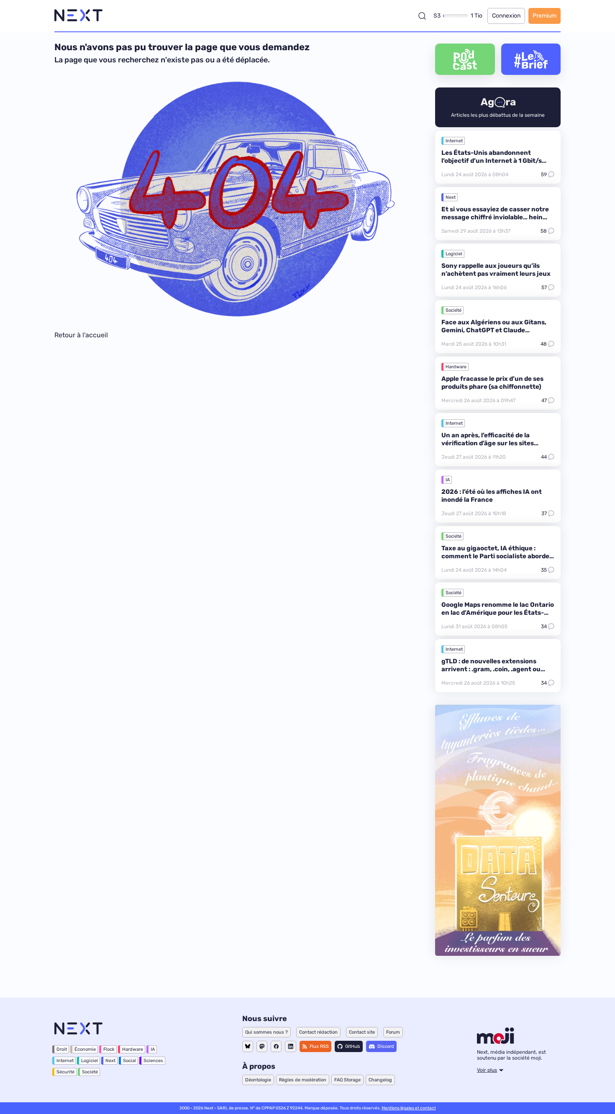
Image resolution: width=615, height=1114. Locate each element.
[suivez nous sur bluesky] (247, 1046)
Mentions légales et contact (409, 1108)
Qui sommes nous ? (266, 1032)
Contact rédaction (318, 1032)
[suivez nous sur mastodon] (261, 1046)
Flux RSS (319, 1046)
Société (453, 310)
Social (129, 1060)
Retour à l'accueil (81, 335)
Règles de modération (302, 1080)
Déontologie (258, 1080)
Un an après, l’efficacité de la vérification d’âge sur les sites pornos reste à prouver (487, 443)
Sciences (153, 1060)
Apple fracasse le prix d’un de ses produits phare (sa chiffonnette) (492, 382)
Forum (393, 1032)
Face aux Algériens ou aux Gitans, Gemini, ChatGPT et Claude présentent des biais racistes (493, 330)
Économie (85, 1049)
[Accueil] (78, 15)
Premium (544, 15)
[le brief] (531, 59)
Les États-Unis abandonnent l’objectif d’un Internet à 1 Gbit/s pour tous (491, 160)
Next (451, 197)
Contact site (362, 1032)
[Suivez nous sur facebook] (276, 1046)
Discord (385, 1046)
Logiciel (454, 254)
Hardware (456, 367)
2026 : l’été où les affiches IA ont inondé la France (491, 495)
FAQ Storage (347, 1080)
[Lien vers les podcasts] (465, 59)
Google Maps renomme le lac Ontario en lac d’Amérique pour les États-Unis (497, 612)
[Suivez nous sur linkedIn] (290, 1046)
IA (448, 480)
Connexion (506, 15)
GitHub (352, 1046)
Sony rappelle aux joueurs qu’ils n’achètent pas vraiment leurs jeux (496, 269)
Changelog (380, 1080)
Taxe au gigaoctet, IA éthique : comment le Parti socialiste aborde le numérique (495, 556)
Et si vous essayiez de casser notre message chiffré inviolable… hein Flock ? (495, 217)
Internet (454, 141)
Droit (61, 1049)
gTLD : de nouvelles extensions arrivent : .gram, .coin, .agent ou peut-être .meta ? (491, 669)
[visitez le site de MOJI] (495, 1041)
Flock (109, 1049)
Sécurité (65, 1072)
